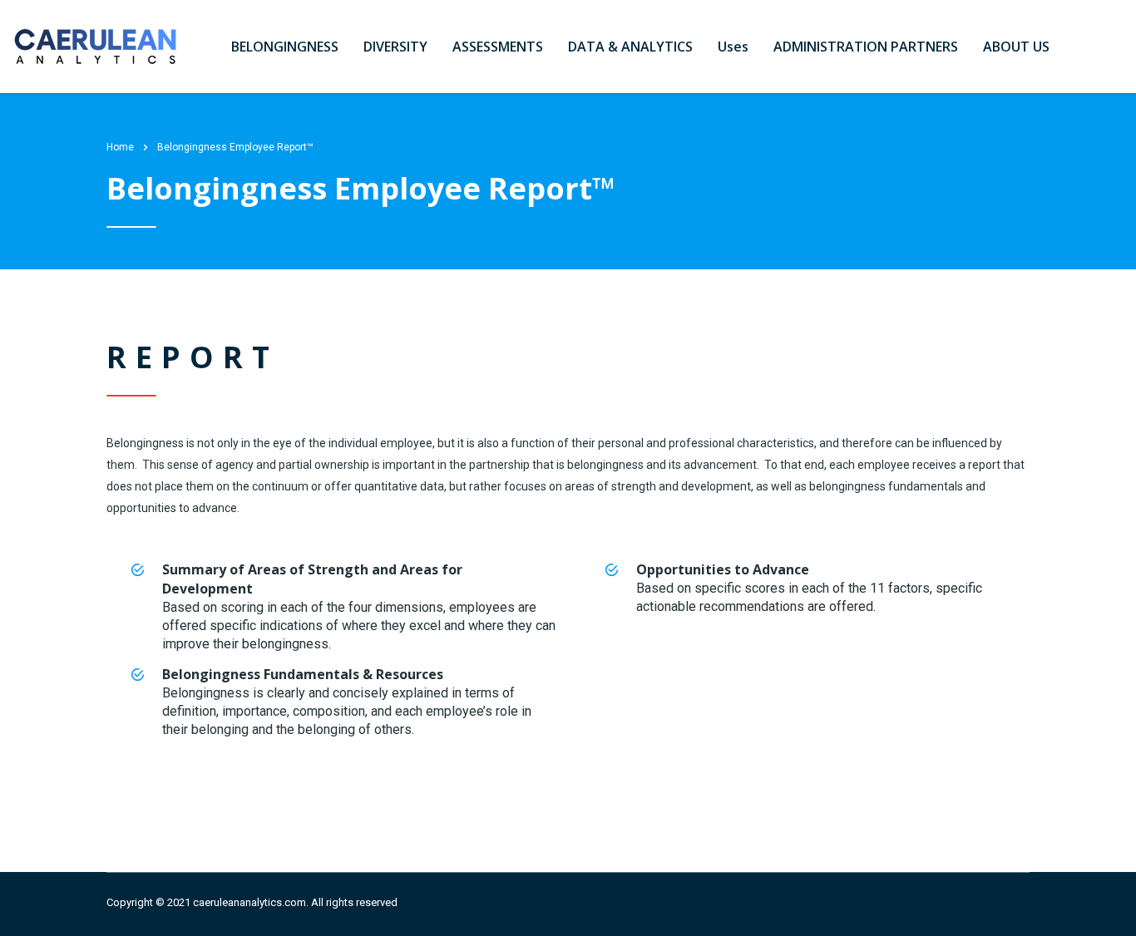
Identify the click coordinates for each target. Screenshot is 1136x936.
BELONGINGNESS (284, 46)
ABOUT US (1016, 46)
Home (120, 147)
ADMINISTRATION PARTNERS (865, 46)
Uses (733, 46)
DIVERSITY (395, 46)
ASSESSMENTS (497, 46)
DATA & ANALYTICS (630, 46)
